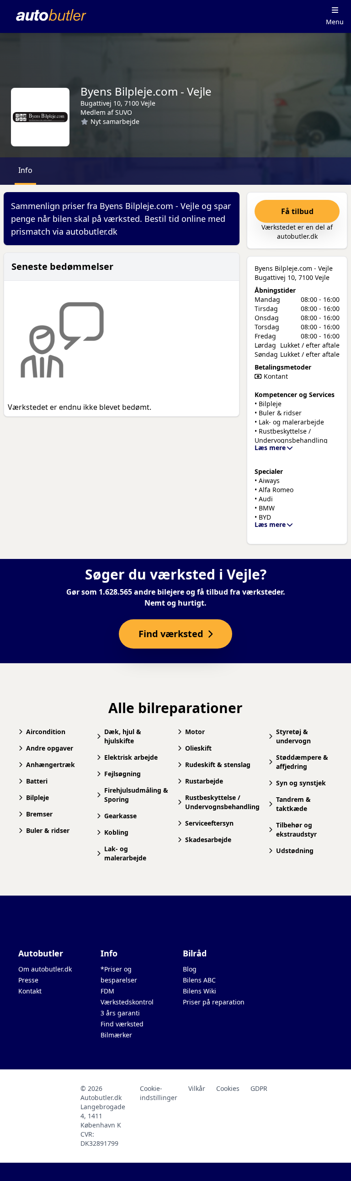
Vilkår (196, 1088)
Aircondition (45, 731)
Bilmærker (116, 1035)
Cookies (227, 1088)
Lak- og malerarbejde (125, 853)
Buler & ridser (47, 830)
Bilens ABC (199, 980)
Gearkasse (120, 815)
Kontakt (30, 991)
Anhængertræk (50, 764)
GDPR (258, 1088)
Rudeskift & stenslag (217, 764)
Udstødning (295, 850)
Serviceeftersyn (209, 823)
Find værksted (122, 1024)
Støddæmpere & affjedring (302, 762)
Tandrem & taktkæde (293, 804)
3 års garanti (120, 1013)
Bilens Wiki (199, 991)
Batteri (37, 781)
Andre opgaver (49, 748)
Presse (28, 980)
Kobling (116, 832)
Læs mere (270, 447)
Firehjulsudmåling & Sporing (136, 795)
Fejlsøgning (122, 773)
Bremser (39, 814)
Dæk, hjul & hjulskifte (122, 736)
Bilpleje (37, 797)
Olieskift (198, 748)
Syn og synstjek (301, 782)
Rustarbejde (204, 781)
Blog (190, 969)
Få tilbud (297, 211)
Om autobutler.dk (45, 969)
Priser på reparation (214, 1002)
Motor (195, 731)
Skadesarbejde (208, 839)
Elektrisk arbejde (131, 757)
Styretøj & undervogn (293, 736)
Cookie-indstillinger (158, 1093)
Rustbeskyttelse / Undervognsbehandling (222, 802)
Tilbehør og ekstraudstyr (296, 829)
